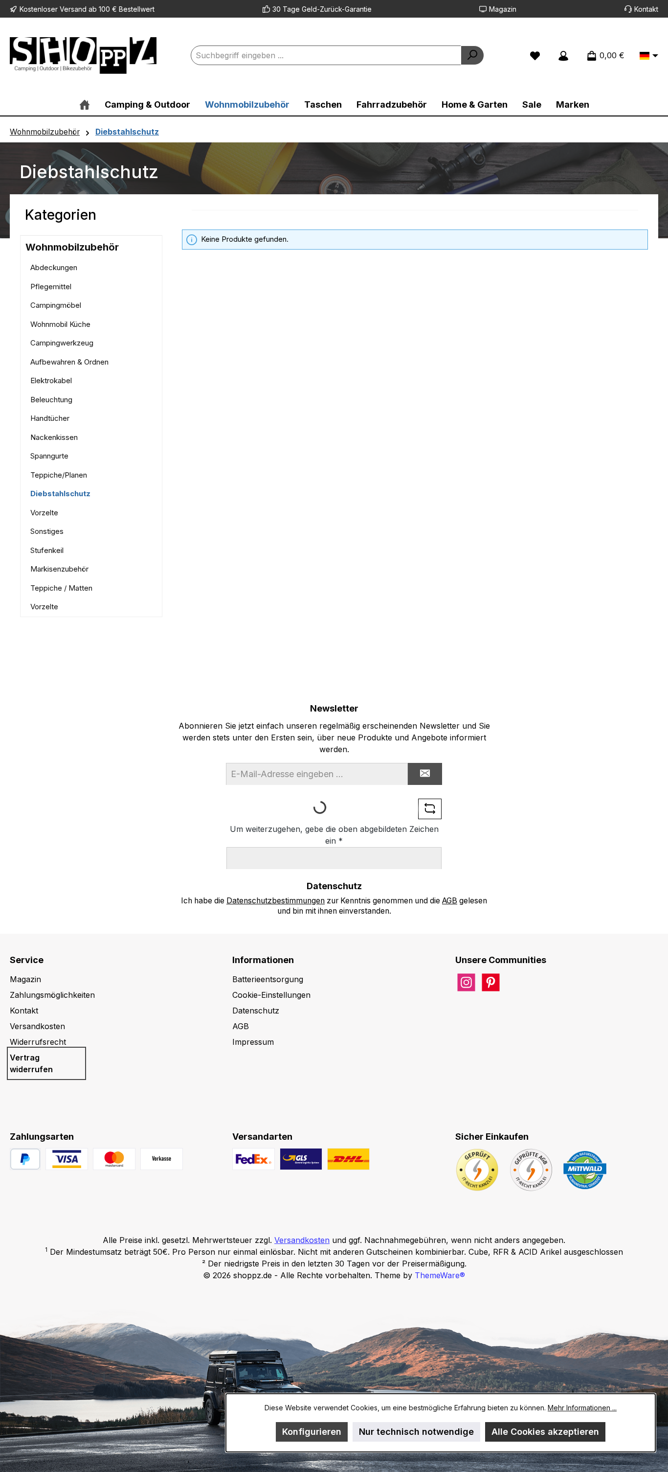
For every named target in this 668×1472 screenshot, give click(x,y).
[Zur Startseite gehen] (83, 55)
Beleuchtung (51, 399)
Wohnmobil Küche (60, 324)
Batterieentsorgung (267, 979)
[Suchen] (472, 55)
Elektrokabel (51, 380)
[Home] (84, 104)
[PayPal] (25, 1159)
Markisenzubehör (59, 569)
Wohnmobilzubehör (72, 247)
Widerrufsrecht (38, 1042)
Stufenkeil (47, 550)
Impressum (253, 1042)
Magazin (502, 9)
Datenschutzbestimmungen (275, 900)
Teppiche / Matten (61, 588)
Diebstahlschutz (60, 493)
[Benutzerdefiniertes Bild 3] (161, 1159)
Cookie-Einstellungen (271, 995)
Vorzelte (44, 512)
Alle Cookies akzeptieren (545, 1431)
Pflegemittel (50, 286)
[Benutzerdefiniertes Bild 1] (66, 1159)
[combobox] (326, 55)
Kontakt (646, 9)
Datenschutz (255, 1010)
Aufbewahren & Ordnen (69, 362)
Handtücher (49, 418)
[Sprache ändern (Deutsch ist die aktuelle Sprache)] (649, 56)
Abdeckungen (53, 267)
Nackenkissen (54, 437)
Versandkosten (37, 1026)
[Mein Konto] (563, 55)
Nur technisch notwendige (416, 1431)
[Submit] (425, 774)
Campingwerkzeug (61, 342)
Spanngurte (49, 455)
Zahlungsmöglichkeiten (52, 995)
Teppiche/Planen (58, 475)
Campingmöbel (55, 305)
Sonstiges (47, 531)
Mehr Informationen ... (582, 1407)
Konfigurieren (311, 1431)
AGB (449, 900)
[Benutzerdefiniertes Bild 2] (114, 1159)
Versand (73, 9)
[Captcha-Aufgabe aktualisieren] (430, 809)
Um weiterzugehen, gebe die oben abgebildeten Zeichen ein (334, 835)
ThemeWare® (440, 1275)
